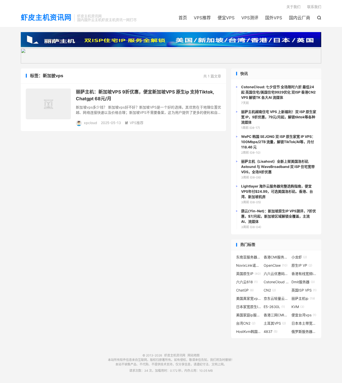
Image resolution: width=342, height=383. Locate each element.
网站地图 (194, 355)
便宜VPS (226, 17)
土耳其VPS (275, 323)
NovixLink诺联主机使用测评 (248, 265)
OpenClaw (275, 265)
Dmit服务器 (303, 282)
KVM (297, 307)
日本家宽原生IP (248, 307)
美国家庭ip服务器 (248, 315)
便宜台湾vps (303, 315)
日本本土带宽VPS (303, 323)
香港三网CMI (276, 315)
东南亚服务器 (248, 257)
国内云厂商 (299, 17)
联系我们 (314, 7)
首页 (183, 17)
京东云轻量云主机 (276, 298)
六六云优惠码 (276, 273)
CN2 (270, 290)
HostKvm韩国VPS (248, 331)
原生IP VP (301, 265)
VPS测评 (249, 17)
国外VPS (273, 17)
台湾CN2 (245, 323)
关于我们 (293, 7)
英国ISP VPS (303, 290)
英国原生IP (248, 273)
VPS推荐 (202, 17)
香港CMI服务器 (276, 257)
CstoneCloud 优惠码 (276, 282)
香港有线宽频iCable (303, 273)
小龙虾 (299, 257)
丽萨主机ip (303, 298)
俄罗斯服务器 (303, 331)
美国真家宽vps (248, 298)
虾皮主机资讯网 (46, 18)
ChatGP (245, 290)
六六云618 (247, 282)
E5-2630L (274, 307)
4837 (270, 331)
